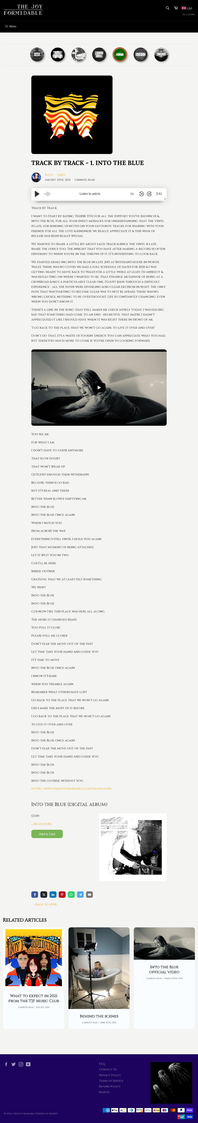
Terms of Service (111, 1081)
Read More (43, 824)
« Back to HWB (45, 904)
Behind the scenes (99, 1016)
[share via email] (89, 894)
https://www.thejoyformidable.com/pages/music (71, 789)
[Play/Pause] (37, 194)
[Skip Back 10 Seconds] (141, 194)
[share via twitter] (43, 894)
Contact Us (108, 1069)
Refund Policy (109, 1086)
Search (104, 1092)
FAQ (102, 1064)
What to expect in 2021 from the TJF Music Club (33, 998)
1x (132, 193)
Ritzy (49, 175)
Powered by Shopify (47, 1113)
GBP (189, 8)
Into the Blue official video (164, 969)
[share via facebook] (34, 894)
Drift (61, 175)
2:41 (159, 193)
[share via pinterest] (62, 894)
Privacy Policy (110, 1075)
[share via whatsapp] (71, 894)
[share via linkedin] (53, 894)
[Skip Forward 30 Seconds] (149, 194)
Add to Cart (47, 834)
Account (188, 14)
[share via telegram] (80, 894)
